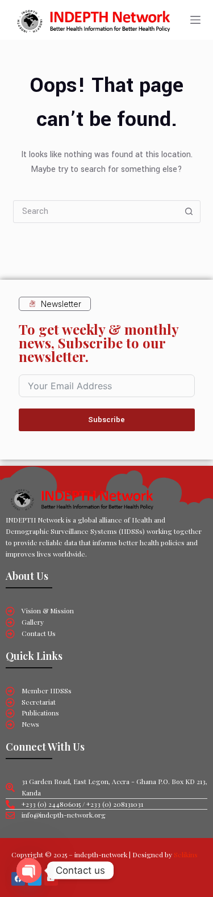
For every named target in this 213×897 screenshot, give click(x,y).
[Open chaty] (28, 870)
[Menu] (195, 20)
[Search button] (189, 211)
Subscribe (106, 419)
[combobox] (96, 211)
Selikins (186, 854)
